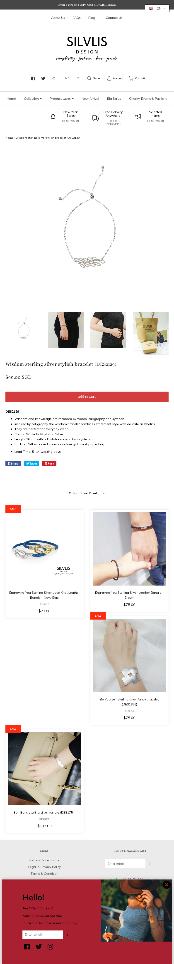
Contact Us (114, 18)
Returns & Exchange (44, 860)
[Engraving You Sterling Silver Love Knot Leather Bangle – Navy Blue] (44, 549)
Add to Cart (87, 397)
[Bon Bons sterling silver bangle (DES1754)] (44, 768)
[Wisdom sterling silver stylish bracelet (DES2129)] (23, 330)
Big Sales (114, 99)
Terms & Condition (44, 874)
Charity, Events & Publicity (148, 99)
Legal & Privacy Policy (44, 867)
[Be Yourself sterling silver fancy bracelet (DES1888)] (129, 655)
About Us (58, 18)
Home (11, 99)
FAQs (77, 18)
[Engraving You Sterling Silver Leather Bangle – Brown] (129, 549)
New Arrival (90, 99)
